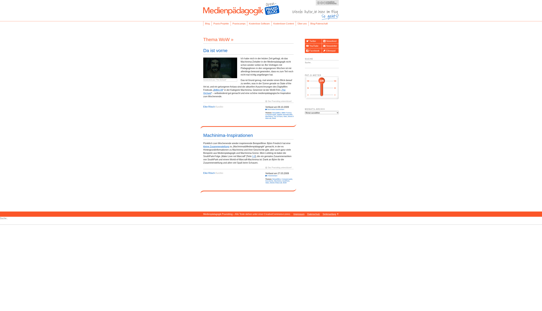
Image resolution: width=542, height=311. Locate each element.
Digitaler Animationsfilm (284, 114)
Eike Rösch (209, 107)
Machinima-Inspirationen (228, 135)
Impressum (298, 214)
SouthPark (285, 181)
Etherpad (331, 51)
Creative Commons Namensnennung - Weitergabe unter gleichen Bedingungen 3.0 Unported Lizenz (327, 3)
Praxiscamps (238, 23)
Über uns (302, 23)
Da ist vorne (215, 50)
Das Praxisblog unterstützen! (280, 101)
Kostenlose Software (259, 23)
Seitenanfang (329, 214)
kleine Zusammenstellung (216, 146)
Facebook (314, 51)
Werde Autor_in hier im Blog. (315, 14)
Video (285, 116)
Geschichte (269, 181)
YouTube (313, 46)
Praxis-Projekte (221, 23)
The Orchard (278, 116)
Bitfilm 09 (218, 90)
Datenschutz (313, 214)
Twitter (312, 41)
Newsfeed (331, 41)
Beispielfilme (276, 113)
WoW (274, 118)
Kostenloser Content (283, 23)
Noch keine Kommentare (275, 109)
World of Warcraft (276, 183)
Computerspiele (270, 114)
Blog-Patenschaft (319, 23)
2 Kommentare (272, 176)
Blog (207, 23)
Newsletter (331, 46)
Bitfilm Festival (286, 113)
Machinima (269, 116)
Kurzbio (219, 107)
